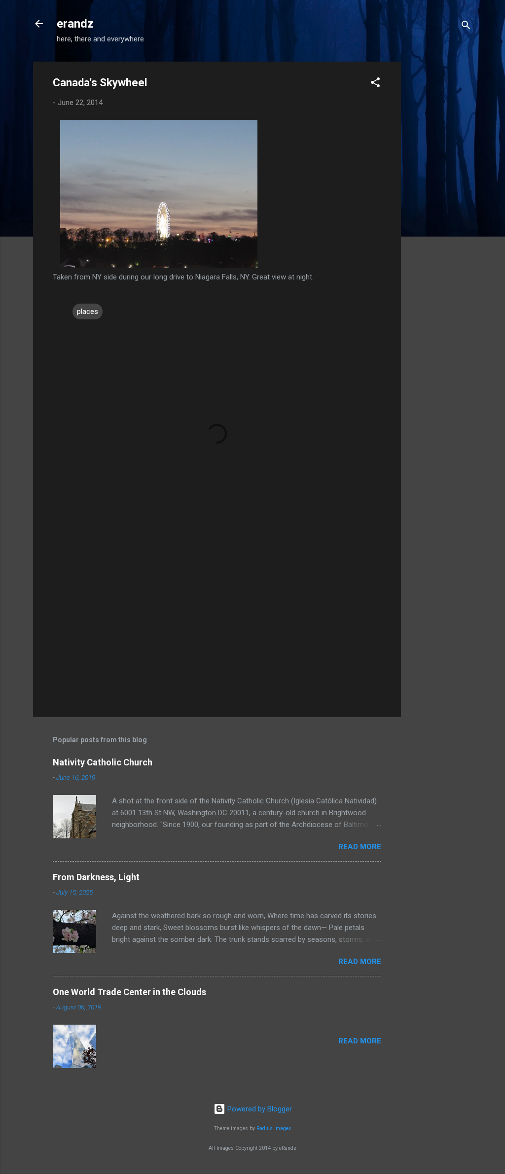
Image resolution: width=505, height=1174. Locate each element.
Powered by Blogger (258, 1109)
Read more (359, 846)
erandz (75, 24)
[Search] (466, 27)
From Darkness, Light (96, 877)
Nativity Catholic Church (102, 762)
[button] (375, 84)
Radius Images (273, 1128)
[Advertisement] (440, 209)
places (87, 311)
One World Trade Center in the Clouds (129, 992)
